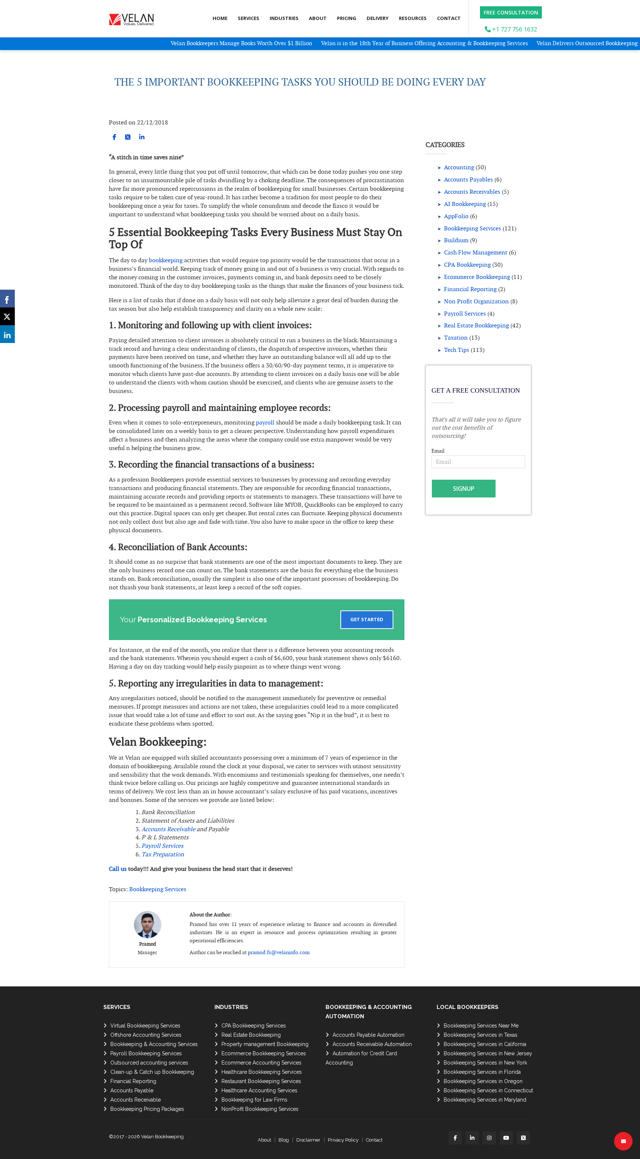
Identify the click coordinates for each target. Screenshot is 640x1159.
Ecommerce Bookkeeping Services (263, 1053)
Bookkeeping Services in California (485, 1044)
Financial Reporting (470, 289)
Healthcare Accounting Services (259, 1090)
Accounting (459, 167)
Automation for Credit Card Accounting (361, 1058)
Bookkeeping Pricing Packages (147, 1109)
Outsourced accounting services (149, 1063)
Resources (413, 18)
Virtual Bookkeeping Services (145, 1026)
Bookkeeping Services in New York (485, 1063)
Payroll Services (465, 313)
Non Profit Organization (476, 301)
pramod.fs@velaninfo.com (279, 952)
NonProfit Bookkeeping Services (260, 1109)
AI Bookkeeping (465, 204)
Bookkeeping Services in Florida (482, 1072)
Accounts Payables (468, 179)
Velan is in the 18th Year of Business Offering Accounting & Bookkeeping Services (398, 43)
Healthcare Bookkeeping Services (261, 1072)
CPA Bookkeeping (467, 265)
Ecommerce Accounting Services (261, 1063)
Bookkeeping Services (157, 889)
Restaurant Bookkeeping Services (261, 1081)
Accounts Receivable (168, 829)
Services (248, 18)
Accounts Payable (131, 1090)
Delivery (378, 18)
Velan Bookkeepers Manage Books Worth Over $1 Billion (215, 43)
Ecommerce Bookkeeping (477, 277)
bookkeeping (166, 260)
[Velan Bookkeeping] (134, 17)
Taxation (456, 338)
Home (220, 18)
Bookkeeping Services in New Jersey (488, 1053)
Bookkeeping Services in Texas (480, 1035)
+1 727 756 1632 (514, 29)
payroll (265, 422)
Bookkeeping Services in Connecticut (488, 1090)
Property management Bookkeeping (265, 1044)
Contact (449, 18)
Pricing (346, 18)
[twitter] (127, 137)
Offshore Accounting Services (145, 1035)
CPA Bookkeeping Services (253, 1026)
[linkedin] (142, 137)
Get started (366, 619)
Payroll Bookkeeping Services (146, 1053)
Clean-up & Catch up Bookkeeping (152, 1072)
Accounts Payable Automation (368, 1035)
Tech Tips (456, 350)
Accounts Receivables (472, 192)
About (318, 18)
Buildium (456, 240)
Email (437, 450)
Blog (284, 1140)
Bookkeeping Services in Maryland (485, 1100)
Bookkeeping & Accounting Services (154, 1044)
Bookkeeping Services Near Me (481, 1026)
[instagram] (489, 1138)
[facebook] (114, 137)
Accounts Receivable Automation (372, 1044)
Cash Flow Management (475, 252)
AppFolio (456, 216)
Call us (118, 869)
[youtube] (506, 1138)
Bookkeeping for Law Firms (254, 1100)
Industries (284, 18)
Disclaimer (308, 1140)
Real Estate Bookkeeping (476, 325)
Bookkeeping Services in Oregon (483, 1081)
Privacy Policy (343, 1140)
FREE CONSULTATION (511, 12)
